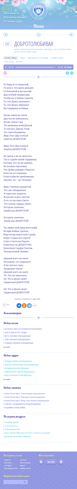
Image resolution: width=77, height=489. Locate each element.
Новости (8, 460)
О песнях (9, 5)
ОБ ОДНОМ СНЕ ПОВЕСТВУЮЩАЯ (17, 368)
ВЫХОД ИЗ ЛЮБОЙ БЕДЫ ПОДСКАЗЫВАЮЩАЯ (22, 365)
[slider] (35, 67)
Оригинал (19, 62)
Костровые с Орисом (57, 58)
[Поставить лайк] (4, 305)
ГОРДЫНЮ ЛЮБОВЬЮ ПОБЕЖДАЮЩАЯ (19, 343)
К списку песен (38, 35)
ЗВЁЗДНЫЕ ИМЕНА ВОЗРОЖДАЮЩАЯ (18, 361)
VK (41, 462)
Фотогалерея (25, 463)
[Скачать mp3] (67, 73)
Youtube (51, 462)
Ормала (22, 58)
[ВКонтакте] (19, 305)
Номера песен (25, 468)
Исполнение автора (15, 17)
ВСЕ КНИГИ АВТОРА (11, 422)
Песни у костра (9, 62)
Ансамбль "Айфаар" (11, 58)
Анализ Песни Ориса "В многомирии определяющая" (25, 394)
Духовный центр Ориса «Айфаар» (18, 436)
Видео (22, 465)
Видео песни (5, 73)
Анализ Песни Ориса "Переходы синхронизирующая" (25, 397)
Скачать (23, 460)
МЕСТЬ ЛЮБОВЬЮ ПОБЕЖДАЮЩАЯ (17, 336)
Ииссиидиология (11, 468)
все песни (7, 347)
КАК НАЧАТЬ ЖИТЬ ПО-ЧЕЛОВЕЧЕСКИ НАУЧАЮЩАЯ (23, 329)
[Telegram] (29, 305)
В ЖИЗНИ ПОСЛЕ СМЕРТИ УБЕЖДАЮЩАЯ (19, 372)
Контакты (8, 463)
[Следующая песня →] (71, 35)
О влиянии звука (13, 21)
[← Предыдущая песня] (6, 35)
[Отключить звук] (65, 67)
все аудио (7, 379)
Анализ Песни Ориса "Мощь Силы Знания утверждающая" (27, 401)
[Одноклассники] (24, 305)
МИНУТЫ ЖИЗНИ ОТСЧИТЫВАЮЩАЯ (18, 375)
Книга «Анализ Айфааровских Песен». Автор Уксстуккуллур (27, 433)
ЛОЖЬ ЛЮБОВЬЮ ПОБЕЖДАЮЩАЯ (17, 339)
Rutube (61, 462)
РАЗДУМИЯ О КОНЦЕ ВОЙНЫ (15, 408)
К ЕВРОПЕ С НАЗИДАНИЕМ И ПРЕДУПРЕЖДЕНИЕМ (23, 404)
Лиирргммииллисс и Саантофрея (38, 58)
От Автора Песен (11, 426)
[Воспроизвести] (6, 67)
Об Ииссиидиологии (12, 429)
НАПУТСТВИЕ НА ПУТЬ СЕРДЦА (16, 332)
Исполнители (11, 13)
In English (8, 465)
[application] (38, 67)
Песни (7, 9)
